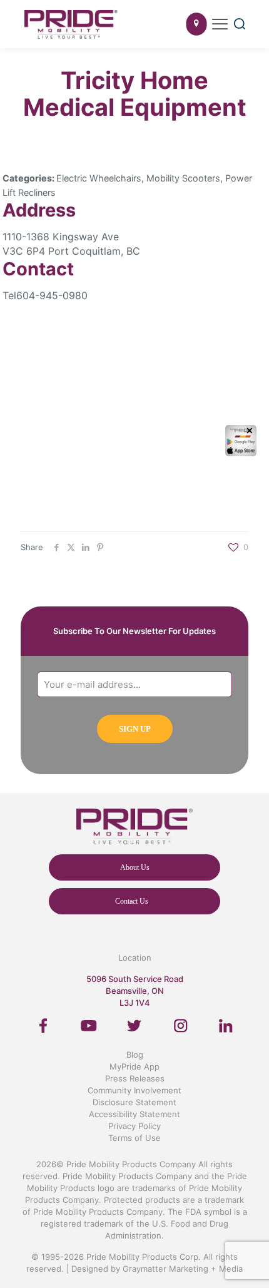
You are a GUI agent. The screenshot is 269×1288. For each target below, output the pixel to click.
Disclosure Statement (134, 1102)
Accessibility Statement (134, 1114)
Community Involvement (134, 1090)
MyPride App (134, 1066)
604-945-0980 (52, 295)
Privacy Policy (134, 1126)
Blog (134, 1055)
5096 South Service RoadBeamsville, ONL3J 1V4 (134, 991)
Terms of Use (134, 1138)
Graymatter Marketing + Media (183, 1269)
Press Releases (135, 1078)
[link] (43, 1025)
